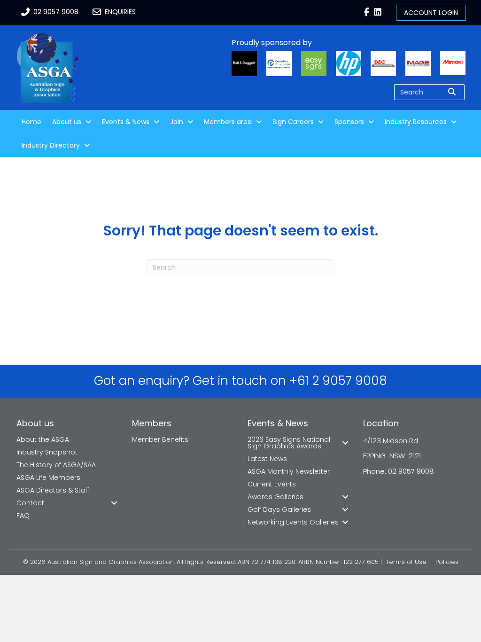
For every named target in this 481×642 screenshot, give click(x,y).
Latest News (267, 458)
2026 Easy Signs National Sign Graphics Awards (289, 443)
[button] (114, 503)
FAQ (23, 515)
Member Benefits (160, 439)
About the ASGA (42, 439)
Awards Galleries (275, 496)
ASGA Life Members (48, 477)
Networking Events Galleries (293, 522)
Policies (446, 561)
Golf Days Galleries (279, 509)
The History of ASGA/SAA (56, 465)
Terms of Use (406, 561)
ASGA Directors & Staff (52, 490)
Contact (30, 503)
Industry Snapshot (47, 452)
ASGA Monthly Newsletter (289, 471)
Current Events (272, 484)
